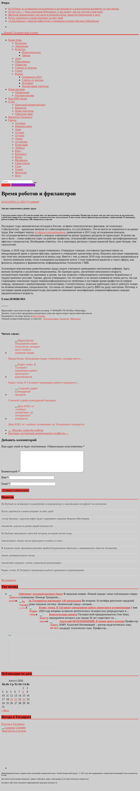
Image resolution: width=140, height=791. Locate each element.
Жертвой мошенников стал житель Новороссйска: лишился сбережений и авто (54, 14)
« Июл (5, 710)
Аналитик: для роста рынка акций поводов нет (27, 526)
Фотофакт (27, 83)
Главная (6, 185)
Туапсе (19, 169)
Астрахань (21, 141)
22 (24, 699)
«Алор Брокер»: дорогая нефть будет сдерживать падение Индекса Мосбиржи (53, 21)
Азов (18, 129)
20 (15, 699)
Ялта (18, 175)
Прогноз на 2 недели (14, 730)
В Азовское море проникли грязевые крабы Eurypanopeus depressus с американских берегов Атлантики (59, 548)
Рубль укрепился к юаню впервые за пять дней (35, 17)
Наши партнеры (24, 110)
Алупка (19, 132)
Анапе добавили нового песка (18, 555)
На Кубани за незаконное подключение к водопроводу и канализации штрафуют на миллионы (63, 8)
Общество (21, 64)
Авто (18, 58)
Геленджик (21, 144)
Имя (4, 477)
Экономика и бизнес (23, 185)
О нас (11, 101)
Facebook (64, 318)
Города (12, 120)
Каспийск (20, 154)
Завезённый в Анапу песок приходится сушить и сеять (31, 540)
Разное (19, 73)
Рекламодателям (24, 95)
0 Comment (32, 201)
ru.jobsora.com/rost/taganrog (49, 232)
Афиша (26, 55)
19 (11, 699)
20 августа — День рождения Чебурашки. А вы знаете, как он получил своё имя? (55, 11)
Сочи (18, 166)
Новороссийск (23, 126)
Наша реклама (16, 89)
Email (5, 483)
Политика (21, 43)
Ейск (18, 150)
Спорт (18, 70)
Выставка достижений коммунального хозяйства (38, 433)
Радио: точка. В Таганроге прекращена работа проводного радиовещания (42, 570)
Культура (20, 49)
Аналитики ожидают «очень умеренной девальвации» (31, 562)
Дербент (20, 147)
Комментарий (10, 471)
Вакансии (20, 107)
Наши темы (15, 40)
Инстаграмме (38, 316)
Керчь (18, 157)
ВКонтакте (75, 318)
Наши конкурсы (31, 52)
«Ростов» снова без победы (25, 430)
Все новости (8, 580)
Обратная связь (24, 113)
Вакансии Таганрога (20, 117)
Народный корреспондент (30, 104)
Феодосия (20, 172)
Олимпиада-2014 (32, 77)
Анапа (19, 138)
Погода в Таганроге (13, 724)
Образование (22, 61)
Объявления (22, 92)
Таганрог (20, 123)
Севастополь (22, 163)
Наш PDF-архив (17, 98)
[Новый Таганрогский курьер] (19, 32)
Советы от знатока (26, 67)
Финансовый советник (35, 86)
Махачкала (21, 160)
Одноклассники (50, 318)
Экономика (21, 46)
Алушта (19, 135)
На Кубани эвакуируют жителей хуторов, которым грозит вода (36, 533)
